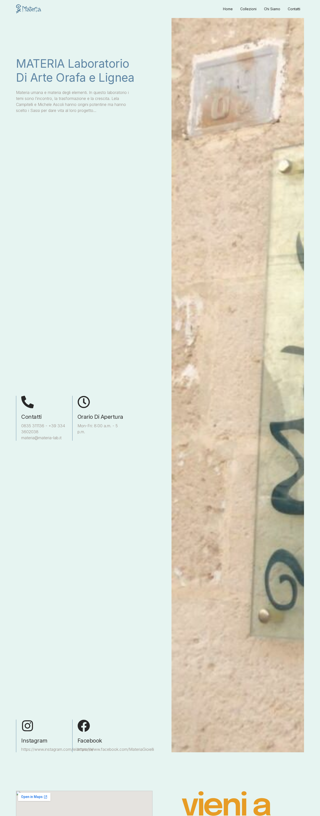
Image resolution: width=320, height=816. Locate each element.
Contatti (294, 9)
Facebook (90, 740)
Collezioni (248, 9)
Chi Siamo (272, 9)
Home (228, 9)
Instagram (34, 740)
